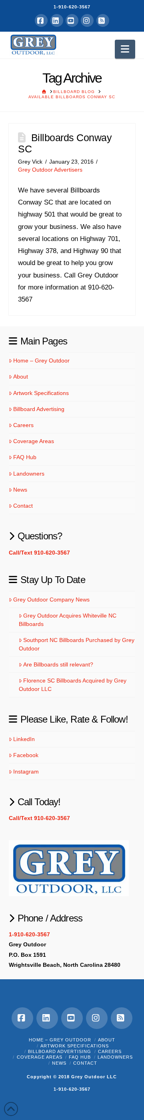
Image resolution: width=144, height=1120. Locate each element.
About (20, 376)
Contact (23, 505)
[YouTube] (72, 20)
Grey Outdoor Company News (51, 599)
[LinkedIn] (56, 20)
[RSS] (102, 20)
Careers (23, 425)
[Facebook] (41, 20)
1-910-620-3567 (72, 6)
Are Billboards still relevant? (58, 664)
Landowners (28, 473)
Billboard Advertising (38, 409)
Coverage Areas (33, 441)
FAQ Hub (24, 457)
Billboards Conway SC (65, 143)
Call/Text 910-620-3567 (39, 552)
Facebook (25, 755)
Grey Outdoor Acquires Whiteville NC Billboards (67, 619)
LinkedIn (24, 739)
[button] (125, 49)
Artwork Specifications (41, 393)
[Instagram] (87, 20)
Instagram (26, 771)
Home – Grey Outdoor (41, 360)
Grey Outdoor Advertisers (50, 170)
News (20, 489)
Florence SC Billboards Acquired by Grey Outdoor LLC (72, 684)
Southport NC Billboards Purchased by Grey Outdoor (76, 644)
